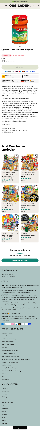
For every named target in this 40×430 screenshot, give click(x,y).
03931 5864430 (8, 274)
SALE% (3, 411)
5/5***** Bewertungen (7, 342)
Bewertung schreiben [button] (20, 260)
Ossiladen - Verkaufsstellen (9, 362)
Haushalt (4, 394)
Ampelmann (5, 408)
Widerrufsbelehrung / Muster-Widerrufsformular (15, 359)
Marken (3, 420)
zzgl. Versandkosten (12, 61)
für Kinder (4, 414)
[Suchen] (6, 6)
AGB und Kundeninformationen (10, 356)
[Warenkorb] (38, 6)
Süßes (3, 417)
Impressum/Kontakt (7, 333)
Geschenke (4, 388)
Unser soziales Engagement (9, 350)
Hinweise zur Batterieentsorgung (11, 371)
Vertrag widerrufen (20, 428)
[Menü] (2, 6)
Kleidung (4, 397)
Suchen (3, 374)
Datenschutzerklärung (8, 353)
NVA (2, 405)
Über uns (4, 347)
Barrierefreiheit (5, 336)
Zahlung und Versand (7, 344)
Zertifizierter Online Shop (8, 339)
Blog (2, 377)
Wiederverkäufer (6, 365)
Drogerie (4, 400)
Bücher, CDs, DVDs (7, 403)
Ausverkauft (5, 379)
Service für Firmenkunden (9, 368)
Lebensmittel (5, 391)
